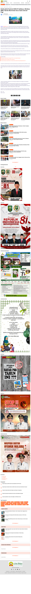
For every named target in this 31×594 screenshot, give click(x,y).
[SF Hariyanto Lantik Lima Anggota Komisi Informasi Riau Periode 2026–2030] (5, 158)
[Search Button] (27, 1)
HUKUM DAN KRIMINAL (16, 2)
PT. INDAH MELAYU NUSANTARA (11, 572)
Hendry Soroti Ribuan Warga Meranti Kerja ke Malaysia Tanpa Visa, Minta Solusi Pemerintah (25, 119)
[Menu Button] (29, 1)
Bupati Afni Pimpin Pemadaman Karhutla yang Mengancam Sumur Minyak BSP (17, 151)
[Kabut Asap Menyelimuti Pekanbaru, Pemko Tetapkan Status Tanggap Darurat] (5, 126)
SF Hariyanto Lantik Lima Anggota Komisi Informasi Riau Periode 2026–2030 (19, 158)
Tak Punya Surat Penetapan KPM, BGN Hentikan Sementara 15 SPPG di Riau (18, 133)
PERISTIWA (22, 2)
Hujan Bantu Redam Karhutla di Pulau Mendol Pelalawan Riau (13, 536)
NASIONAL (7, 2)
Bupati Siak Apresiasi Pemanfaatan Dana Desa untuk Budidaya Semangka (12, 493)
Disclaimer (23, 571)
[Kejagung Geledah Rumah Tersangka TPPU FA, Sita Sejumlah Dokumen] (5, 103)
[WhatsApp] (19, 95)
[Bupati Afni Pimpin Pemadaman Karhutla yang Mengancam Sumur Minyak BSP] (5, 152)
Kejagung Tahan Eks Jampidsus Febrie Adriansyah (7, 59)
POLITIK (11, 2)
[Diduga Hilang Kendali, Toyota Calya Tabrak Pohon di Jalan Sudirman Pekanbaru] (3, 530)
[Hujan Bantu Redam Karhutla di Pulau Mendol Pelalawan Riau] (3, 538)
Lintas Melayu (19, 572)
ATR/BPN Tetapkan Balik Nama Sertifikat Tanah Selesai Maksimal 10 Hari (5, 119)
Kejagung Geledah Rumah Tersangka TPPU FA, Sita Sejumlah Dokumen (4, 108)
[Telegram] (16, 95)
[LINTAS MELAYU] (4, 1)
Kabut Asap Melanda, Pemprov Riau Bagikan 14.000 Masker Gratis (11, 496)
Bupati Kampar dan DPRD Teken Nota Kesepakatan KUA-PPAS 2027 (11, 483)
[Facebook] (13, 95)
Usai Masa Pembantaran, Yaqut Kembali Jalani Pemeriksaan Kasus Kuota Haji (15, 119)
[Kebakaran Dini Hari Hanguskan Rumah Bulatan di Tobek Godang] (3, 534)
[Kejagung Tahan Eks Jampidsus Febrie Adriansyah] (15, 103)
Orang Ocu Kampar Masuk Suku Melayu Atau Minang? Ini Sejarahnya (12, 490)
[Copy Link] (11, 95)
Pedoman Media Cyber (19, 571)
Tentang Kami (8, 571)
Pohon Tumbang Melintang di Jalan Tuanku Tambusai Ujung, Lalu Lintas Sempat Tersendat (19, 139)
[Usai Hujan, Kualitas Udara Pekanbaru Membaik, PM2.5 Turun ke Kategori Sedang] (5, 145)
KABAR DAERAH (27, 2)
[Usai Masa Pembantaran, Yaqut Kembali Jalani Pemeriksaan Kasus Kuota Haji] (15, 114)
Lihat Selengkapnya (15, 162)
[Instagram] (11, 569)
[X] (14, 95)
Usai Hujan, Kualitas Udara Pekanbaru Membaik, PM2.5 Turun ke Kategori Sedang (19, 145)
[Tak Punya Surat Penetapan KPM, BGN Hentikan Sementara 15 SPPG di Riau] (5, 133)
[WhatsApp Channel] (19, 569)
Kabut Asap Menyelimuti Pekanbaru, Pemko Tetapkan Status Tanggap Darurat (19, 126)
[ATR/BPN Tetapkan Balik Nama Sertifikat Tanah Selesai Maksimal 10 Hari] (5, 114)
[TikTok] (15, 569)
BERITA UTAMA (3, 2)
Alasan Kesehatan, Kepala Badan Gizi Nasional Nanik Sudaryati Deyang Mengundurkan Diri (13, 60)
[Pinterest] (18, 95)
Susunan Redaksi (12, 571)
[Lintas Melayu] (15, 563)
